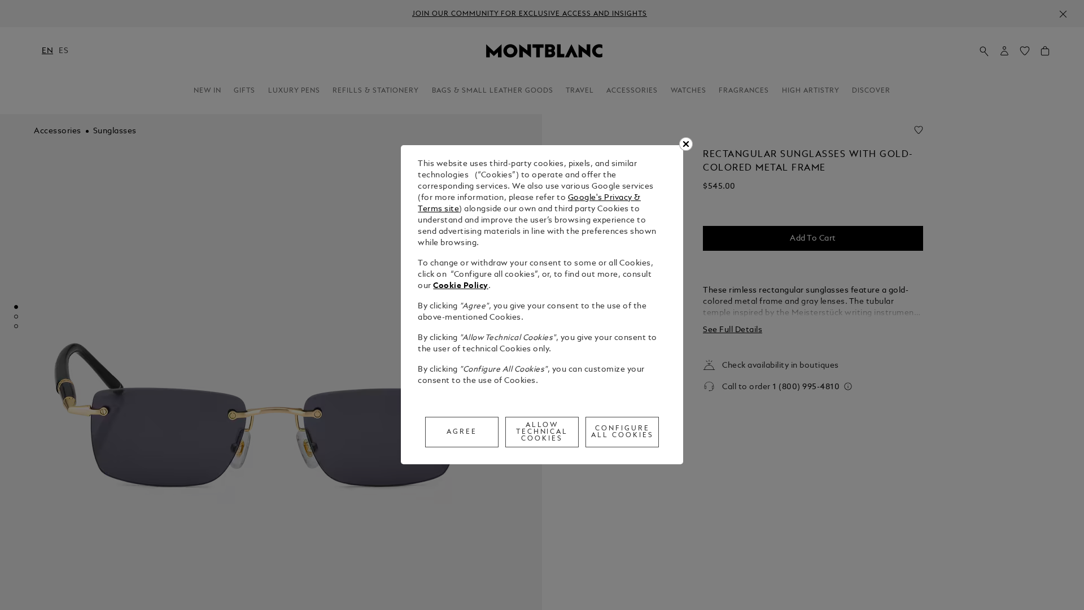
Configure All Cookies (622, 432)
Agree (462, 432)
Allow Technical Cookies (542, 432)
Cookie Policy (460, 286)
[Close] (686, 144)
